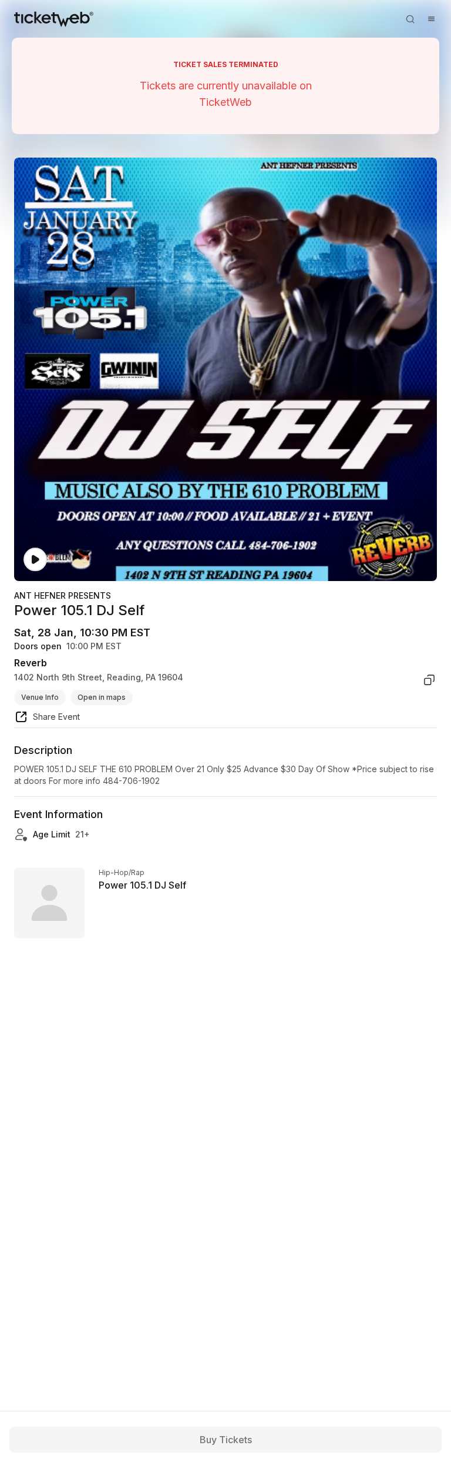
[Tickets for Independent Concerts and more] (53, 18)
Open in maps (102, 697)
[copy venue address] (429, 679)
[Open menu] (431, 19)
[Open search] (410, 19)
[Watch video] (35, 559)
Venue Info (40, 697)
